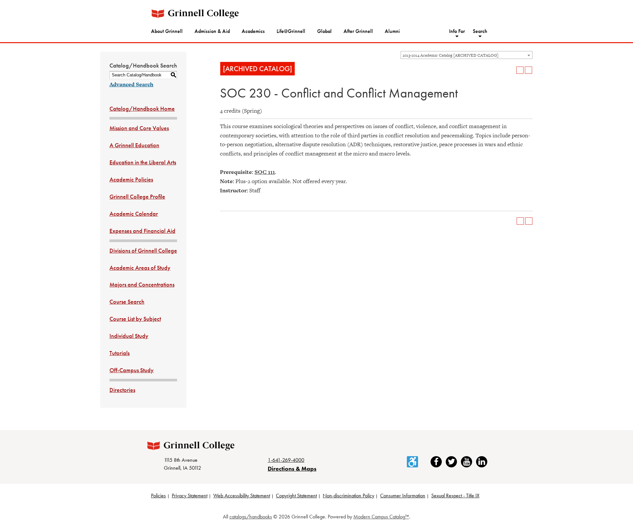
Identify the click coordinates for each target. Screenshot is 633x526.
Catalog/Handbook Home (142, 108)
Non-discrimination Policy (348, 495)
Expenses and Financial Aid (142, 231)
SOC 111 (265, 172)
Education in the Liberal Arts (142, 162)
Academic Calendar (133, 213)
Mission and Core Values (139, 128)
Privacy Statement (189, 495)
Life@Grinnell (291, 31)
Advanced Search (131, 84)
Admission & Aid (212, 31)
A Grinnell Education (134, 145)
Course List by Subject (135, 318)
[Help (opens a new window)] (528, 70)
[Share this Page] (511, 70)
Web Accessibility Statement (241, 495)
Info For (457, 31)
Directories (122, 390)
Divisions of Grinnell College (143, 250)
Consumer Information (402, 495)
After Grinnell (358, 31)
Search (480, 31)
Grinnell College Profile (137, 196)
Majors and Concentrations (141, 284)
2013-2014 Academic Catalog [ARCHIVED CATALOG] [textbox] (450, 55)
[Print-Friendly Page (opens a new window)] (520, 70)
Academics (253, 31)
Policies (158, 495)
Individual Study (128, 336)
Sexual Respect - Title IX (455, 495)
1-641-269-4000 (286, 460)
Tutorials (119, 353)
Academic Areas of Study (139, 267)
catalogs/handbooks (250, 516)
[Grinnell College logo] (195, 13)
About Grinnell (167, 31)
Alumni (392, 31)
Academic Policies (131, 179)
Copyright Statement (296, 495)
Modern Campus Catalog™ (381, 516)
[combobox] (466, 55)
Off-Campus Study (131, 370)
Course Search (126, 301)
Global (324, 31)
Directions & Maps (292, 468)
